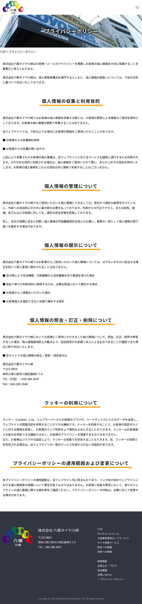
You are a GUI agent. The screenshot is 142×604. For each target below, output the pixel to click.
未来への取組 (104, 551)
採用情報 (102, 561)
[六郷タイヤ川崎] (13, 7)
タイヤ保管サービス (108, 542)
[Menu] (137, 7)
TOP (3, 52)
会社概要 (102, 570)
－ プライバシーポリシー (111, 579)
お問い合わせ (104, 574)
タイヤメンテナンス (108, 534)
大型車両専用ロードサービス (113, 538)
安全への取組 (104, 547)
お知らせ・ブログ (107, 565)
